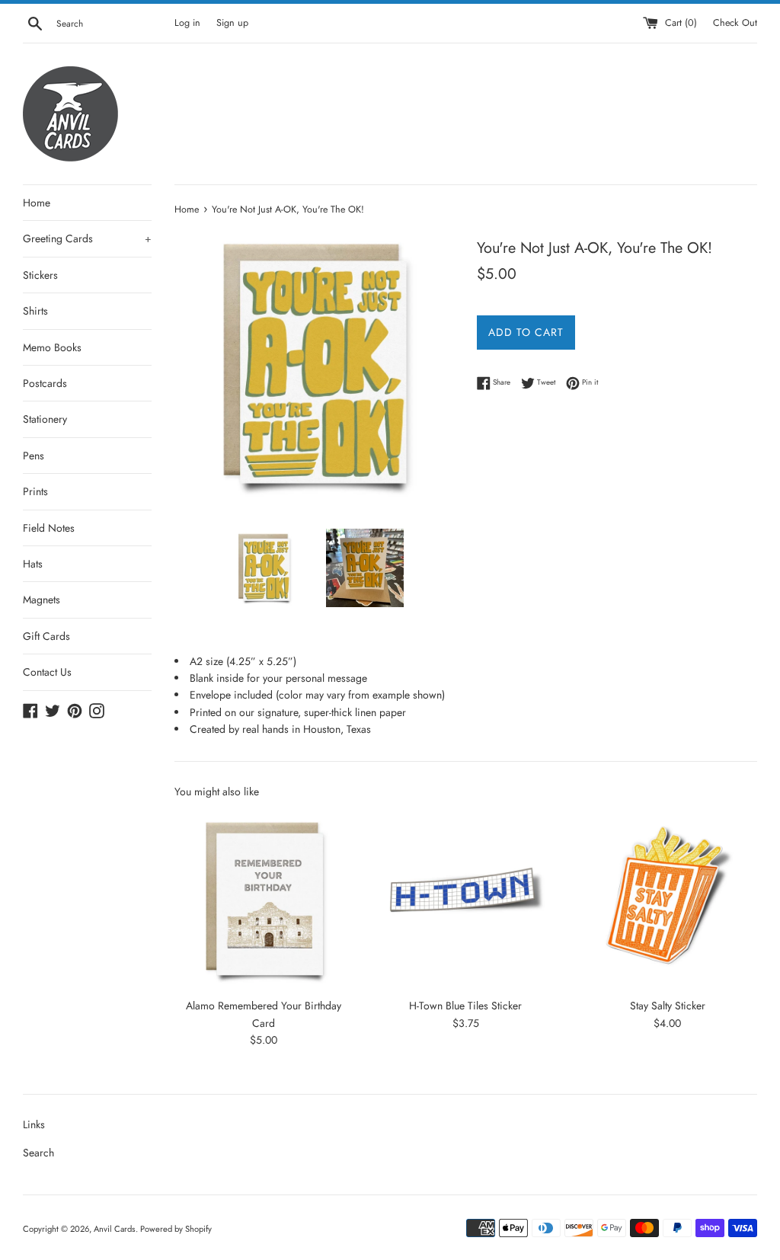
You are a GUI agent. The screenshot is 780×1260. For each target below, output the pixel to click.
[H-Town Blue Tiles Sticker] (465, 900)
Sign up (232, 23)
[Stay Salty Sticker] (667, 900)
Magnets (41, 599)
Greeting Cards (87, 238)
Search (38, 1152)
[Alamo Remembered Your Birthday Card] (263, 900)
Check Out (735, 23)
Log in (187, 23)
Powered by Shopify (176, 1229)
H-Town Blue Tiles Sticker (465, 1005)
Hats (33, 563)
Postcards (45, 383)
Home (36, 202)
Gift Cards (46, 636)
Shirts (35, 310)
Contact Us (47, 672)
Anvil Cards (115, 1229)
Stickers (40, 275)
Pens (33, 455)
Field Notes (49, 528)
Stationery (45, 419)
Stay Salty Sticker (667, 1005)
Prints (35, 491)
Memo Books (52, 347)
